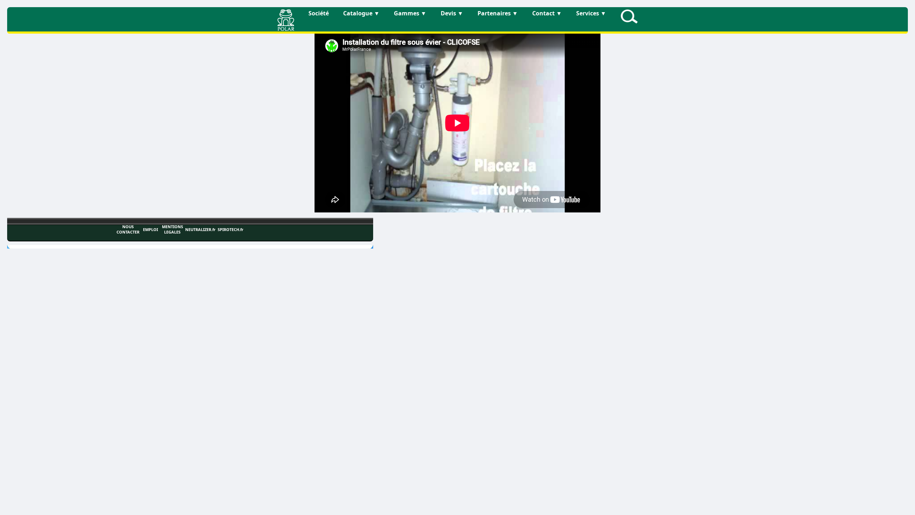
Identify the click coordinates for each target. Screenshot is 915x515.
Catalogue (361, 13)
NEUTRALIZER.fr (200, 229)
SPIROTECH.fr (230, 229)
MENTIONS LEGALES (172, 229)
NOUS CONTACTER (128, 229)
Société (318, 13)
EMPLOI (150, 229)
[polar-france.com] (285, 29)
